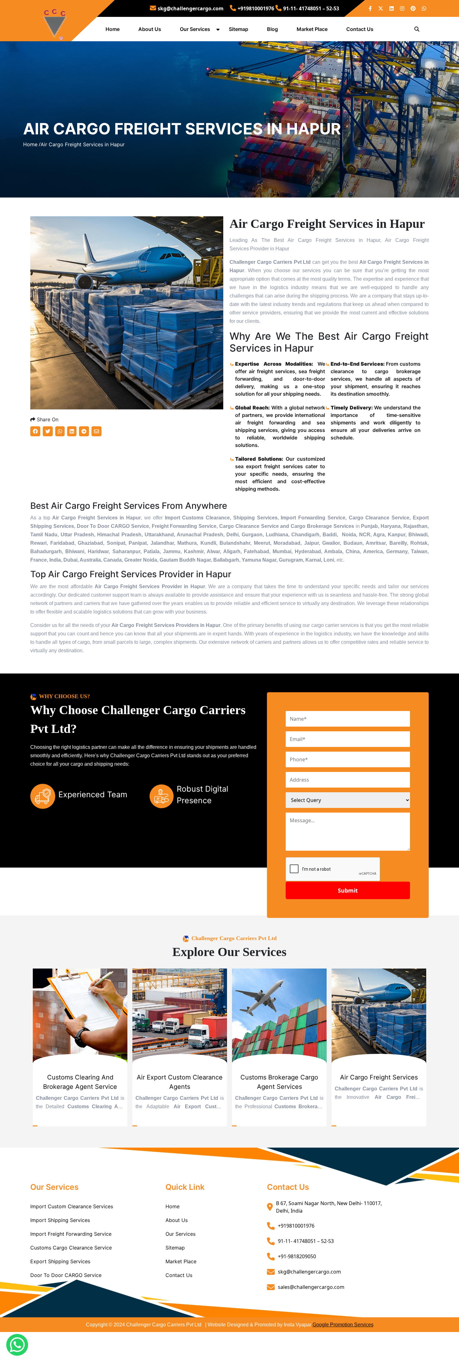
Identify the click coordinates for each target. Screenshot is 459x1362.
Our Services (195, 29)
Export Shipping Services (60, 1261)
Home (113, 29)
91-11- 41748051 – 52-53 (311, 8)
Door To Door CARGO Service (65, 1275)
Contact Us (359, 29)
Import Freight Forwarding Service (70, 1234)
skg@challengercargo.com (191, 8)
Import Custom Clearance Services (71, 1206)
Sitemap (238, 29)
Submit (348, 890)
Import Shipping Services (60, 1220)
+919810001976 (256, 8)
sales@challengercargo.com (311, 1287)
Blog (272, 29)
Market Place (312, 29)
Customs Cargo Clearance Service (71, 1247)
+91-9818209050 (297, 1256)
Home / (32, 144)
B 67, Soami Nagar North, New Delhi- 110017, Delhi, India (329, 1207)
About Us (149, 29)
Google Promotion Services (343, 1324)
